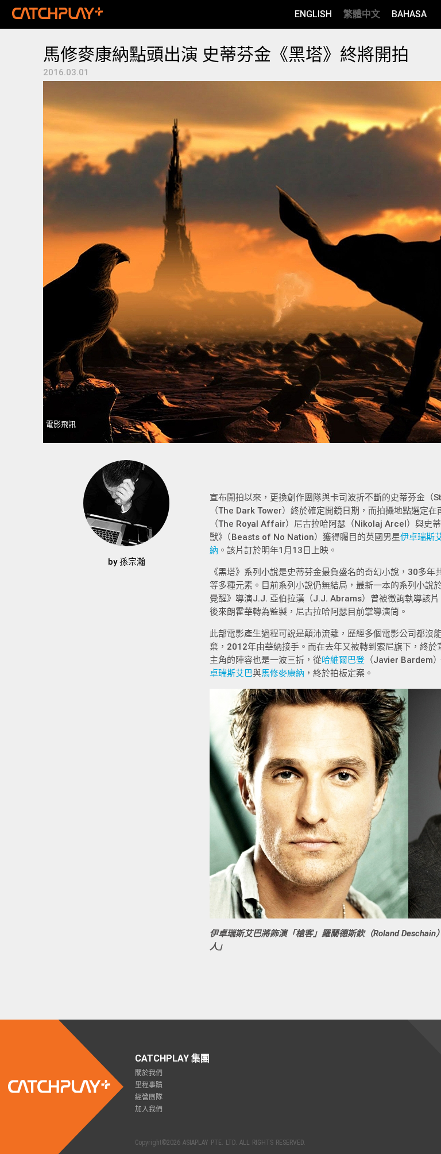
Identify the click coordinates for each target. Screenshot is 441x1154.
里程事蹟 (149, 1085)
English (313, 14)
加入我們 (149, 1109)
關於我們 (149, 1073)
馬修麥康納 (282, 673)
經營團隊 (149, 1097)
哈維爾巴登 (343, 660)
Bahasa (409, 14)
